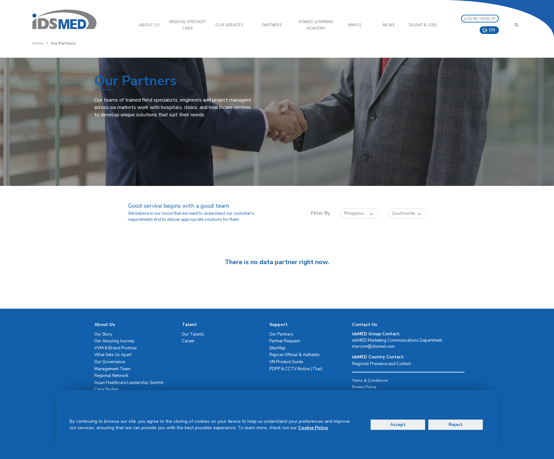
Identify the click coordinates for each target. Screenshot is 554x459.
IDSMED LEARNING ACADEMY (316, 25)
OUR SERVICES (229, 25)
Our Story (103, 334)
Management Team (112, 369)
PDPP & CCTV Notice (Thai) (295, 369)
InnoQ (355, 25)
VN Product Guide (286, 362)
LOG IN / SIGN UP (480, 18)
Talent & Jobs (422, 25)
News (388, 25)
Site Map (277, 348)
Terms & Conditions (370, 380)
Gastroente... (405, 213)
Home (37, 43)
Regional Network (111, 376)
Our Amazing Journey (114, 341)
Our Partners (281, 334)
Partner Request (284, 341)
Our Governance (109, 362)
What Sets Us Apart (112, 355)
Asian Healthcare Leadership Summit (129, 383)
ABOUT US (149, 25)
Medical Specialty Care (187, 25)
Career (188, 341)
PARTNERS (272, 25)
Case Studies (106, 389)
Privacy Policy (364, 386)
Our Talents (193, 334)
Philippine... (355, 213)
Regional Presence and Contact (381, 364)
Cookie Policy (313, 428)
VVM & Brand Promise (115, 348)
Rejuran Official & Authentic (294, 355)
